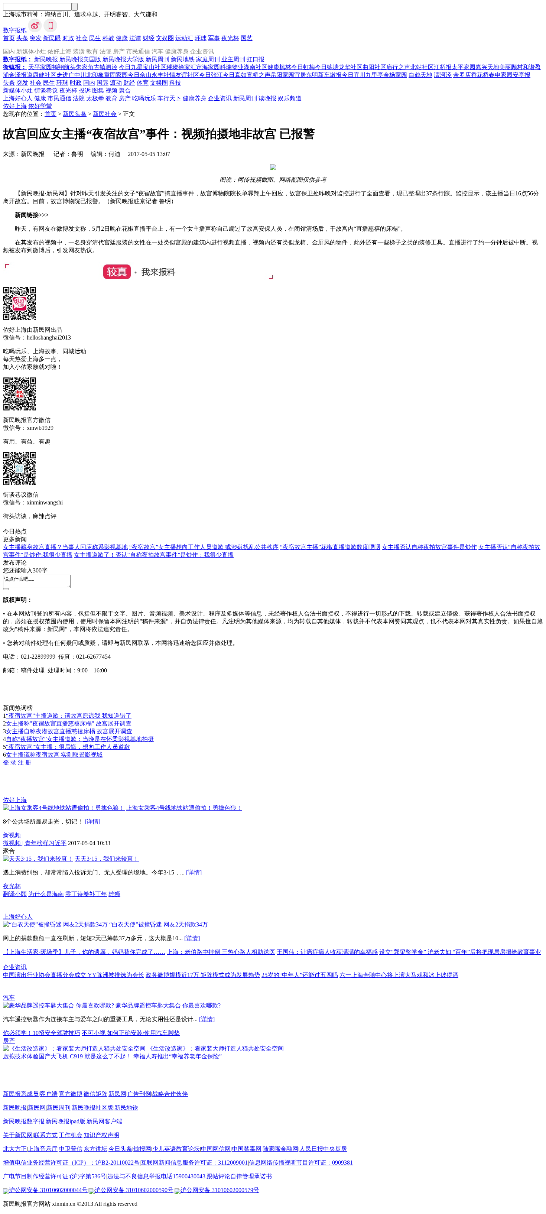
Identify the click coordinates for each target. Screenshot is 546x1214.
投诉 (85, 90)
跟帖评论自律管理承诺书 (239, 1176)
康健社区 (44, 75)
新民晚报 (46, 59)
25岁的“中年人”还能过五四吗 (299, 975)
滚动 (116, 82)
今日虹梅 (303, 67)
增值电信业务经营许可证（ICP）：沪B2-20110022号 (71, 1162)
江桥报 (443, 67)
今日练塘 (327, 67)
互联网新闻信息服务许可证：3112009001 (194, 1162)
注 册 (24, 762)
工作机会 (70, 1135)
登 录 (9, 762)
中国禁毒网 (246, 1149)
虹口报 (255, 59)
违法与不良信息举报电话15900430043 (156, 1176)
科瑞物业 (232, 67)
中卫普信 (70, 1149)
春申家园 (501, 75)
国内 (9, 51)
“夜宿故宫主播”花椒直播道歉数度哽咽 (330, 547)
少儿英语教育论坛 (176, 1149)
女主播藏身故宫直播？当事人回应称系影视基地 (65, 547)
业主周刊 (233, 59)
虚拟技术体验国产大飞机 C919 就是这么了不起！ (67, 1056)
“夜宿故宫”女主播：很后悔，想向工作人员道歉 (68, 747)
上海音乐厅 (43, 1149)
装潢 (79, 51)
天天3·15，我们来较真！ (107, 859)
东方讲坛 (95, 1149)
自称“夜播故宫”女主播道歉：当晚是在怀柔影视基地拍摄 (80, 739)
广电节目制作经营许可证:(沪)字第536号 (54, 1176)
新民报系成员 (21, 1094)
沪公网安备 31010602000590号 (134, 1190)
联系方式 (46, 1135)
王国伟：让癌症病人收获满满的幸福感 (327, 952)
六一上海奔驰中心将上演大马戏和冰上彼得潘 (398, 975)
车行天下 (169, 98)
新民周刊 (157, 59)
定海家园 (208, 67)
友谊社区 (187, 75)
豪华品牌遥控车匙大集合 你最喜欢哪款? (168, 1005)
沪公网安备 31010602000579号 (220, 1190)
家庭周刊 (208, 59)
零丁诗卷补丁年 (86, 894)
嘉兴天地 (487, 67)
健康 (122, 38)
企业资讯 (202, 51)
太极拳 (95, 98)
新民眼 (52, 38)
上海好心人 (18, 98)
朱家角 (85, 67)
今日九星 (131, 67)
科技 (175, 82)
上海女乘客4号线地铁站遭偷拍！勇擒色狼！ (184, 808)
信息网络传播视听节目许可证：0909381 (301, 1162)
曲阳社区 (374, 67)
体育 (143, 82)
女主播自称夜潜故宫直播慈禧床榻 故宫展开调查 (69, 731)
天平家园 (40, 67)
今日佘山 (140, 75)
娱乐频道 (290, 98)
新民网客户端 (104, 1121)
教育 (92, 51)
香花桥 (480, 75)
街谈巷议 (46, 90)
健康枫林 (279, 67)
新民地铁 (183, 59)
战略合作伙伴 (170, 1094)
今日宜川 (353, 75)
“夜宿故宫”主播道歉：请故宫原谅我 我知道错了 (68, 716)
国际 (102, 82)
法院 (105, 51)
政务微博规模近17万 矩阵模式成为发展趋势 (203, 975)
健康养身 (177, 51)
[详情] (92, 821)
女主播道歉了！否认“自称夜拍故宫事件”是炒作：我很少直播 (154, 555)
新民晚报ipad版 (65, 1121)
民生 (95, 38)
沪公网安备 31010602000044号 (48, 1190)
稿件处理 (33, 670)
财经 (149, 38)
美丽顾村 (511, 67)
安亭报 (521, 75)
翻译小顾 (15, 894)
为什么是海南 (46, 894)
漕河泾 (443, 75)
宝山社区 (154, 67)
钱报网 (142, 1149)
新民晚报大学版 (123, 59)
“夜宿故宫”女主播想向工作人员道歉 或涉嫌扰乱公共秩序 (204, 547)
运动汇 (184, 38)
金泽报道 (21, 75)
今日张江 (211, 75)
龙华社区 (351, 67)
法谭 (135, 38)
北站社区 (422, 67)
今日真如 (235, 75)
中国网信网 (216, 1149)
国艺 (247, 38)
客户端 (49, 1094)
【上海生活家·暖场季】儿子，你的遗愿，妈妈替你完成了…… (84, 952)
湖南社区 (255, 67)
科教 (108, 38)
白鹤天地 (420, 75)
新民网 (117, 1094)
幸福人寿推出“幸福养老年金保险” (177, 1056)
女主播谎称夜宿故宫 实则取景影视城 (54, 755)
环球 (201, 38)
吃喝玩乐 (144, 98)
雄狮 (114, 894)
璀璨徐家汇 (181, 67)
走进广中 (68, 75)
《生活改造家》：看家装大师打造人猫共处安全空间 (215, 1048)
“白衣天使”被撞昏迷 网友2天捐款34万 (158, 924)
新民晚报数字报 (24, 1121)
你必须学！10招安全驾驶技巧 (41, 1033)
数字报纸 (15, 30)
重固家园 (116, 75)
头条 (22, 38)
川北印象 (92, 75)
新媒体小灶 (31, 51)
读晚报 (267, 98)
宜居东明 (306, 75)
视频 (111, 90)
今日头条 (120, 1149)
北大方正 (15, 1149)
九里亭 (374, 75)
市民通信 (138, 51)
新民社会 (105, 114)
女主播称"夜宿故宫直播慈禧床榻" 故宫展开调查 (68, 723)
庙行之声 (398, 67)
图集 (98, 90)
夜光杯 (230, 38)
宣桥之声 (258, 75)
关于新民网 (18, 1135)
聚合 (125, 90)
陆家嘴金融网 (280, 1149)
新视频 (12, 835)
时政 (68, 38)
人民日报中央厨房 (323, 1149)
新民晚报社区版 (92, 1107)
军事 (214, 38)
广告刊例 (139, 1094)
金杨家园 (395, 75)
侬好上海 (59, 51)
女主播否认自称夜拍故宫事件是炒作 (429, 547)
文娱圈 (165, 38)
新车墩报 (330, 75)
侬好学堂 (40, 106)
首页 (9, 38)
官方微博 (70, 1094)
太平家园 (463, 67)
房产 (119, 51)
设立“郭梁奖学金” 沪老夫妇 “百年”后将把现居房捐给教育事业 (460, 952)
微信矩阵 (95, 1094)
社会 (82, 38)
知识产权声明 (101, 1135)
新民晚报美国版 (80, 59)
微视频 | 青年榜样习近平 (34, 843)
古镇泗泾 (105, 67)
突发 (36, 38)
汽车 (157, 51)
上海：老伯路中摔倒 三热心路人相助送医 (221, 952)
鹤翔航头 (64, 67)
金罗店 (462, 75)
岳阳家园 (282, 75)
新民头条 (75, 114)
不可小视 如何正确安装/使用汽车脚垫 (131, 1033)
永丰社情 (163, 75)
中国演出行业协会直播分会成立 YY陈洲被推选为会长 (73, 975)
